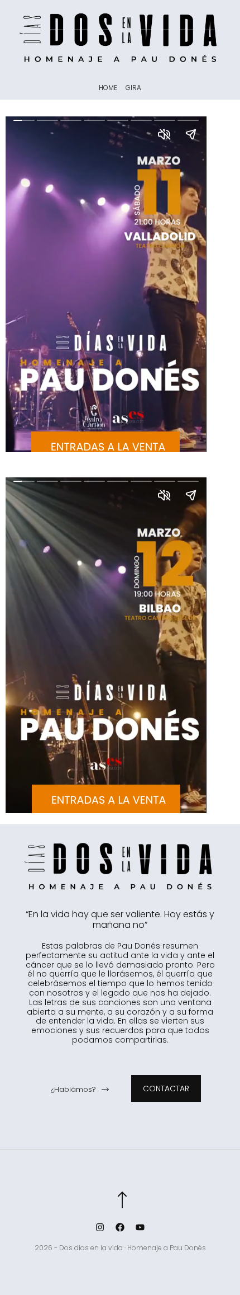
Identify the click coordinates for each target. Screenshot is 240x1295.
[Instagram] (99, 1227)
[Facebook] (120, 1227)
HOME (108, 87)
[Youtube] (140, 1227)
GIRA (133, 87)
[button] (80, 1091)
